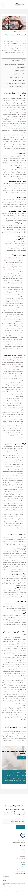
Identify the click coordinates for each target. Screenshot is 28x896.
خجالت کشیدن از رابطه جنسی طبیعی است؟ (15, 83)
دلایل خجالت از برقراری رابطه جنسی (16, 74)
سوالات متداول (22, 856)
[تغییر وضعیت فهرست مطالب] (23, 60)
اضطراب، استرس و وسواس (20, 871)
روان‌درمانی (23, 862)
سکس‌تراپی (23, 866)
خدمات (23, 852)
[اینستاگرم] (22, 846)
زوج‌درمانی (23, 864)
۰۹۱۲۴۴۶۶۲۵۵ (5, 878)
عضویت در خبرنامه (20, 826)
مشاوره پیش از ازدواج (21, 869)
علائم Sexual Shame (19, 71)
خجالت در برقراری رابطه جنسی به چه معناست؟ (14, 64)
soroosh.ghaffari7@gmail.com (8, 886)
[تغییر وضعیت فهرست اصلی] (3, 4)
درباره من (23, 849)
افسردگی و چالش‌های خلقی (20, 873)
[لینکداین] (20, 846)
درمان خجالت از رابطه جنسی (18, 80)
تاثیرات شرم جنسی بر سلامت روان (17, 77)
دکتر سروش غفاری (22, 35)
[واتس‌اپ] (24, 846)
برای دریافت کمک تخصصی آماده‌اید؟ (16, 87)
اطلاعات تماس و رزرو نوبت (20, 858)
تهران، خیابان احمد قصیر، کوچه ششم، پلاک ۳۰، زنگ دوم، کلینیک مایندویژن (14, 883)
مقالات (24, 854)
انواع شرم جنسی (20, 67)
